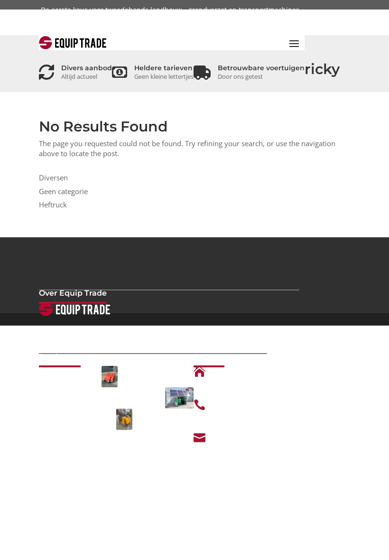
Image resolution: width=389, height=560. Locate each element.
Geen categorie (63, 191)
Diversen (53, 177)
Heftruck (53, 204)
